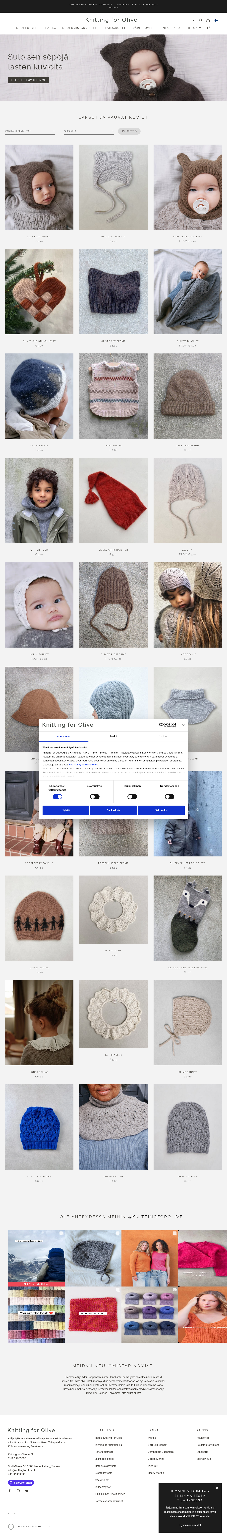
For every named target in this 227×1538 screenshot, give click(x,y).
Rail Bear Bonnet (113, 237)
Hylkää (66, 810)
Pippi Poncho (113, 445)
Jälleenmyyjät (103, 1487)
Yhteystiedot (102, 1480)
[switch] (95, 796)
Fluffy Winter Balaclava (188, 863)
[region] (113, 67)
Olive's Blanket (188, 341)
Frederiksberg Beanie (113, 863)
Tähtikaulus (113, 1055)
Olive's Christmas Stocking (188, 968)
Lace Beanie (188, 654)
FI (216, 20)
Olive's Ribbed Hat (113, 654)
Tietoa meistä (198, 28)
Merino (152, 1437)
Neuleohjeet (27, 28)
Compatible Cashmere (161, 1451)
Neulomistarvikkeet (80, 28)
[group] (113, 67)
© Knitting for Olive (34, 1526)
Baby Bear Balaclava (188, 237)
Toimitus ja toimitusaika (108, 1444)
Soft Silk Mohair (157, 1444)
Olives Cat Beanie (113, 341)
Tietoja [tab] (163, 736)
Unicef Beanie (39, 968)
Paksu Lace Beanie (39, 1176)
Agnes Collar (39, 1072)
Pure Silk (153, 1466)
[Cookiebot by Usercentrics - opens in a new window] (161, 725)
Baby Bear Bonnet (39, 237)
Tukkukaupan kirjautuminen (110, 1494)
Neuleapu (171, 28)
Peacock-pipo (187, 1176)
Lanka (50, 28)
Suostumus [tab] (63, 736)
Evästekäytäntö (103, 1473)
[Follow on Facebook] (9, 1490)
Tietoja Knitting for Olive (108, 1437)
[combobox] (216, 20)
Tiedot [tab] (113, 736)
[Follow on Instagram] (18, 1490)
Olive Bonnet (187, 1072)
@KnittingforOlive (155, 1216)
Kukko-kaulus (113, 1176)
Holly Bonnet (39, 654)
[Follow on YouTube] (27, 1490)
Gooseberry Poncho (39, 863)
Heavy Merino (156, 1473)
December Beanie (188, 445)
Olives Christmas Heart (39, 341)
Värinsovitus (145, 28)
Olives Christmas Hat (113, 550)
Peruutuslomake (104, 1451)
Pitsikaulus (113, 950)
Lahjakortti (116, 28)
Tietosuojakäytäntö (105, 1466)
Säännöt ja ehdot (104, 1458)
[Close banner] (183, 725)
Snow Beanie (39, 445)
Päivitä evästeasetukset (109, 1501)
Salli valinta (113, 810)
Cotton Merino (156, 1458)
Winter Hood (39, 550)
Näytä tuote (39, 223)
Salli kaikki (161, 810)
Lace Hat (188, 550)
